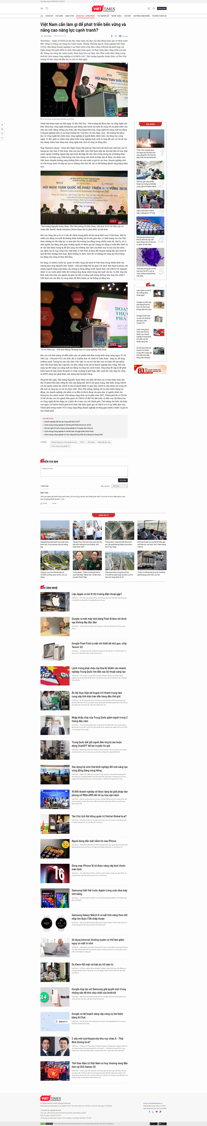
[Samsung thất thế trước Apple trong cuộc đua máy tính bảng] (55, 898)
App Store (154, 1124)
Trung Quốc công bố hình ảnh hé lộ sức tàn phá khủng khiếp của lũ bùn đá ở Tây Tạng (118, 544)
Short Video (116, 16)
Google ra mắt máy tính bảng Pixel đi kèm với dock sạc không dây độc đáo (143, 305)
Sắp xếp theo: (105, 486)
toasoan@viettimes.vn (154, 1103)
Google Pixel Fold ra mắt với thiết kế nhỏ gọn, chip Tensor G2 (143, 319)
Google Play (163, 1124)
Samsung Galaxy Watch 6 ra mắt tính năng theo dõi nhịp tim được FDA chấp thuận (99, 916)
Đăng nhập (162, 8)
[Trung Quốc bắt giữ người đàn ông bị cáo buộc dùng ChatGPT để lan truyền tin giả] (55, 750)
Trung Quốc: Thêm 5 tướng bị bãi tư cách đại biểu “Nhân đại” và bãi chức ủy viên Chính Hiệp (87, 574)
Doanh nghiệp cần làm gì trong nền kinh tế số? (62, 422)
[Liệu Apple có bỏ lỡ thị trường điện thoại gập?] (159, 293)
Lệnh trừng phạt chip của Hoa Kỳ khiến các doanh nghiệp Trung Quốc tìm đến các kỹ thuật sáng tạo (143, 335)
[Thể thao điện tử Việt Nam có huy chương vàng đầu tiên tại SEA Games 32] (55, 1071)
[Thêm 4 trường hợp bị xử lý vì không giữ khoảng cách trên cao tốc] (152, 560)
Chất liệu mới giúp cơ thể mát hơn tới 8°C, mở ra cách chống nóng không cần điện (146, 272)
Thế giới (127, 16)
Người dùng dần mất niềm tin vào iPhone (94, 841)
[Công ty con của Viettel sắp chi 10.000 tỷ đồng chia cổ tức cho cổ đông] (55, 560)
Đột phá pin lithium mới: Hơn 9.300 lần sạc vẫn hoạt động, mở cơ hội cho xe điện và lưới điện (146, 241)
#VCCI (82, 442)
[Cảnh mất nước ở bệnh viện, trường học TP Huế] (150, 199)
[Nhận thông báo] (149, 8)
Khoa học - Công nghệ (85, 16)
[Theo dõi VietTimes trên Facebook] (150, 1112)
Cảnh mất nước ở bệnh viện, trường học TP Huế (145, 212)
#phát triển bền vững (104, 442)
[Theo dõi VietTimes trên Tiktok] (160, 1112)
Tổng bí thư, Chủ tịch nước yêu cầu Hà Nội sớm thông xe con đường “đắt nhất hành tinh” (87, 544)
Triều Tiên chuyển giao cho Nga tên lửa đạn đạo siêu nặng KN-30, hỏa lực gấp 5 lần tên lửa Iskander (146, 153)
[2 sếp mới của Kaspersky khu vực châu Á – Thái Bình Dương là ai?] (55, 1046)
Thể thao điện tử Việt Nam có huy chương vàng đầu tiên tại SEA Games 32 (100, 1064)
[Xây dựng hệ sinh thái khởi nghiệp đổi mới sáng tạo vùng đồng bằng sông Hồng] (55, 774)
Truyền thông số (159, 16)
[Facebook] (112, 36)
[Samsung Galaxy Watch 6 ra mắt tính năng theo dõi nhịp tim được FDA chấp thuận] (55, 923)
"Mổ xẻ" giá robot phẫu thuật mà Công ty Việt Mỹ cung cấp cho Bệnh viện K (146, 184)
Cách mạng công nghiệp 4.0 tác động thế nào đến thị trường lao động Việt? (73, 435)
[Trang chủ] (41, 16)
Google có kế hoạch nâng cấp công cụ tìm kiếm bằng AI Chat (97, 1015)
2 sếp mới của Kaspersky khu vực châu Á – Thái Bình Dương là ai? (97, 1040)
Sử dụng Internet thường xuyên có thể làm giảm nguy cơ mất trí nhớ (98, 941)
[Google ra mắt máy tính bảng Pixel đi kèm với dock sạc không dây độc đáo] (159, 305)
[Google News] (123, 36)
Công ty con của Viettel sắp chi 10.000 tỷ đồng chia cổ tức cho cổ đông (53, 574)
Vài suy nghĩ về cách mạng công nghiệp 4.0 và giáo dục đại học (68, 428)
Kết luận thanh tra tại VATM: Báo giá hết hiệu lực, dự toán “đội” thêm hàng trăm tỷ (151, 544)
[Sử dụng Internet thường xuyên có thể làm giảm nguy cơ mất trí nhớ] (55, 947)
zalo (153, 1112)
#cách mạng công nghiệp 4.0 (60, 446)
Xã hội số (49, 16)
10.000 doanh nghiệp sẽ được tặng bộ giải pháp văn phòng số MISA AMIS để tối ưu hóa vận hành (100, 793)
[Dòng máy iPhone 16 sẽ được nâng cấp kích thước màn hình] (55, 873)
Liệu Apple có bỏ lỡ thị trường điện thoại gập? (143, 292)
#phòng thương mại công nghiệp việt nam (64, 442)
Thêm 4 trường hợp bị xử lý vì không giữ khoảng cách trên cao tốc (151, 573)
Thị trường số (103, 16)
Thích (45, 503)
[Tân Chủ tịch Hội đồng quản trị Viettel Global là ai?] (55, 824)
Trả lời (54, 503)
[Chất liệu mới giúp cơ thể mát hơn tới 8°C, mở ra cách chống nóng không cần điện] (150, 257)
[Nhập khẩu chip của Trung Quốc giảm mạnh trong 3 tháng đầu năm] (55, 725)
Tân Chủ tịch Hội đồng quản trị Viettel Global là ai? (99, 816)
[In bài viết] (115, 36)
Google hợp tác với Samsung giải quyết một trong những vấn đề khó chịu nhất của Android (99, 990)
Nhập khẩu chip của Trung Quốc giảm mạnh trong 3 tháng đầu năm (99, 719)
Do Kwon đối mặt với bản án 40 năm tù (92, 964)
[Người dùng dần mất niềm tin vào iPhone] (55, 848)
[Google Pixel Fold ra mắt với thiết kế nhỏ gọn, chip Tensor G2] (159, 318)
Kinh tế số (70, 16)
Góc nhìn (59, 16)
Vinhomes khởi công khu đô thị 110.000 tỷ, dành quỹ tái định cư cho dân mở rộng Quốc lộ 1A (119, 574)
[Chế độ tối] (153, 8)
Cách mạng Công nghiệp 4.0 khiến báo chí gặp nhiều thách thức (69, 431)
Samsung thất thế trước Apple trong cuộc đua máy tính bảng (99, 892)
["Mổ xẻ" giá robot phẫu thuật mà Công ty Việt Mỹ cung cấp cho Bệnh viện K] (150, 170)
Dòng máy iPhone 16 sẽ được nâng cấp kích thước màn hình (98, 867)
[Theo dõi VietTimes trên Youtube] (157, 1112)
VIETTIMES (103, 8)
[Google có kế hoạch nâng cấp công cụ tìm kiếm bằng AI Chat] (55, 1021)
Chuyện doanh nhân (141, 16)
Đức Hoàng (47, 36)
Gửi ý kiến (123, 480)
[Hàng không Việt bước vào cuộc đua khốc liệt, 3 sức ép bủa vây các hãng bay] (55, 530)
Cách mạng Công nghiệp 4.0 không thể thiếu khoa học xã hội (67, 425)
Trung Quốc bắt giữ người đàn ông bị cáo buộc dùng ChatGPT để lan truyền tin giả (97, 743)
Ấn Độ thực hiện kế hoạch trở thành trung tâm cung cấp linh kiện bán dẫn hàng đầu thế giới (144, 353)
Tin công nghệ (49, 587)
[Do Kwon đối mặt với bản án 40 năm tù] (55, 972)
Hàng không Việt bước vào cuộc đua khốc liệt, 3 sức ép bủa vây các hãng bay (54, 544)
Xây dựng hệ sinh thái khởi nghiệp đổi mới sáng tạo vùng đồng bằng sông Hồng (100, 768)
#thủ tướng (91, 442)
